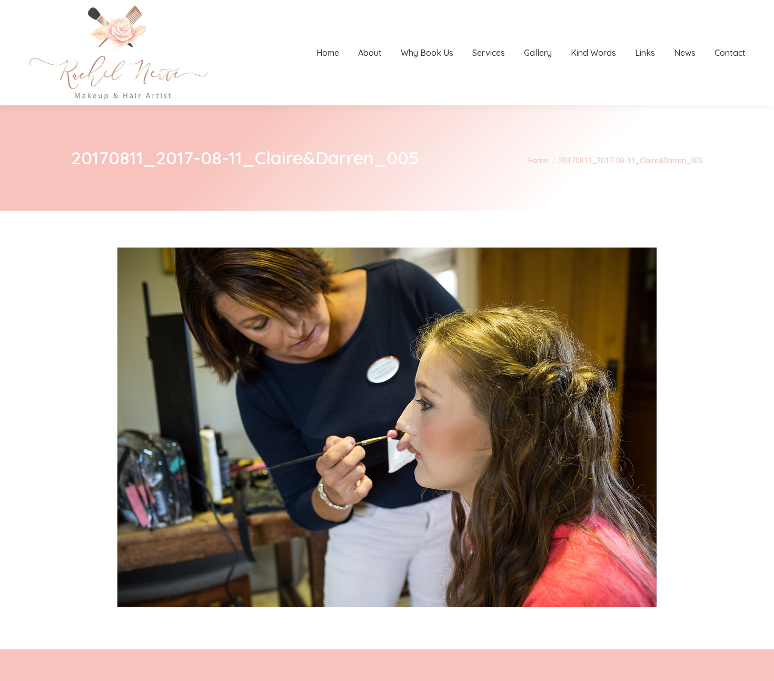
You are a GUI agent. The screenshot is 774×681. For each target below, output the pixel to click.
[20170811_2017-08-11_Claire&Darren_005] (387, 427)
